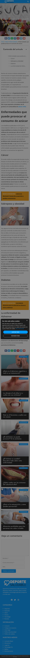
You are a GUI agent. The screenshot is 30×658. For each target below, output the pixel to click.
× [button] (26, 320)
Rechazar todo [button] (15, 335)
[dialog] (15, 329)
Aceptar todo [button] (15, 332)
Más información (20, 328)
